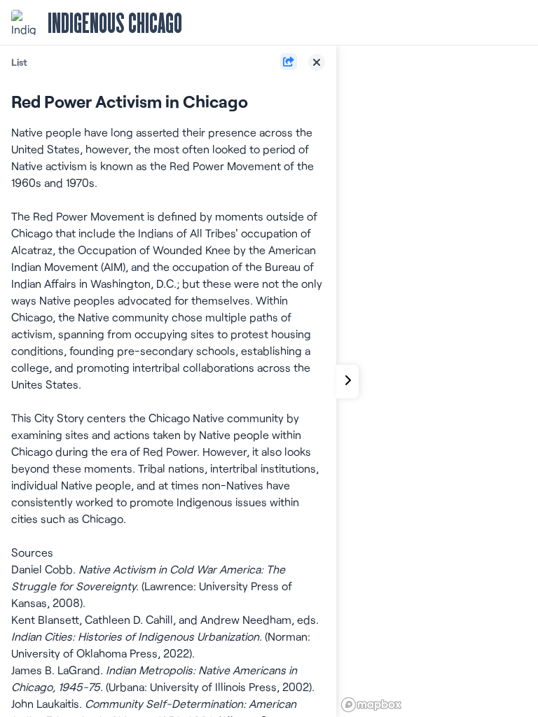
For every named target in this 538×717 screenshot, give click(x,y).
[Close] (316, 62)
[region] (437, 381)
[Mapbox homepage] (371, 705)
